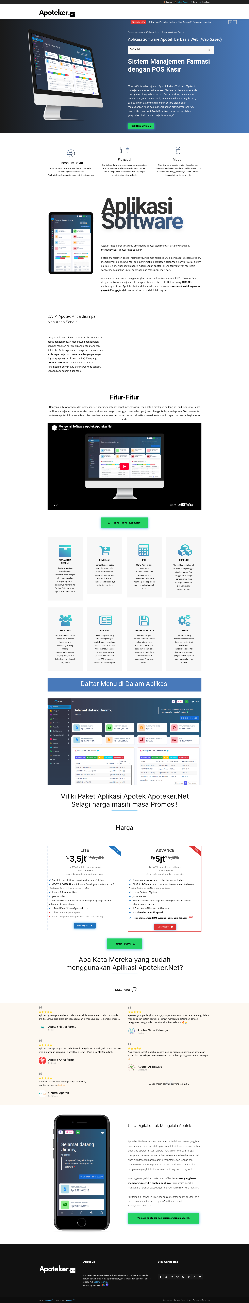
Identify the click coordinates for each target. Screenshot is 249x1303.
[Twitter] (194, 1276)
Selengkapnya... (101, 1281)
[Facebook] (160, 1276)
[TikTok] (189, 1276)
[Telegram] (183, 1276)
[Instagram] (166, 1276)
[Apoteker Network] (57, 13)
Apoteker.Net (133, 32)
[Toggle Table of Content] (208, 50)
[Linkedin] (172, 1276)
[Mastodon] (107, 1285)
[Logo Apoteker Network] (57, 1269)
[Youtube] (200, 1276)
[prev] (230, 22)
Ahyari (71, 1300)
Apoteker (49, 1300)
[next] (235, 22)
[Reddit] (177, 1276)
